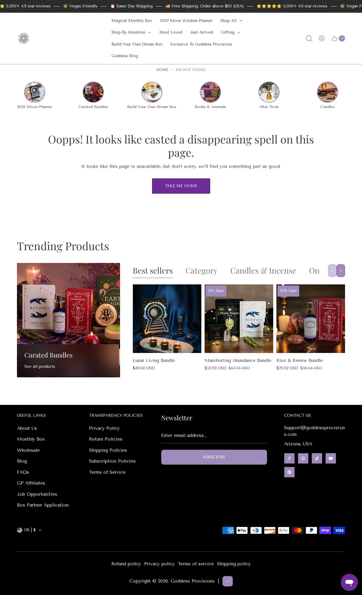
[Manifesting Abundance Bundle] (239, 318)
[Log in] (322, 38)
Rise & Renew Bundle (299, 360)
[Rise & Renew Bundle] (310, 318)
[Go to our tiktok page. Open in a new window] (317, 458)
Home (162, 70)
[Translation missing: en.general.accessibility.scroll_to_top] (227, 581)
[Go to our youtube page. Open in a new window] (330, 458)
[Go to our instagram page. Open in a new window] (303, 458)
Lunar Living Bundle (154, 360)
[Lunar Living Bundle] (167, 318)
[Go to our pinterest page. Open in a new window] (289, 472)
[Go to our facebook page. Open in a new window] (289, 458)
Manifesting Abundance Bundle (238, 360)
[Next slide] (341, 270)
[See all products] (68, 320)
